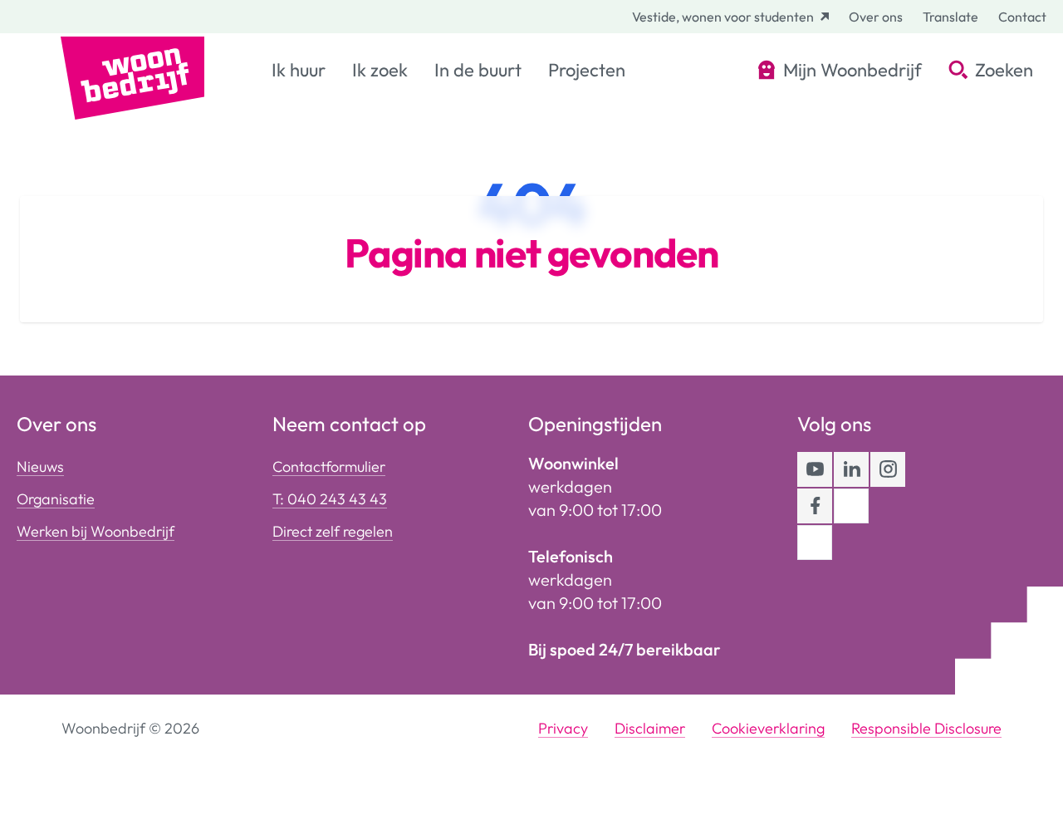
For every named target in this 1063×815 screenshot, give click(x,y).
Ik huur (299, 69)
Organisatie (56, 498)
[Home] (132, 76)
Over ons (876, 16)
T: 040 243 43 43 (329, 498)
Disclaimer (650, 728)
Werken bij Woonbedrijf (95, 531)
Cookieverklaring (768, 728)
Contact (1022, 16)
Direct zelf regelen (332, 531)
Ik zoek (380, 69)
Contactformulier (328, 466)
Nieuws (40, 466)
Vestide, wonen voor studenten (723, 16)
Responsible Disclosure (926, 728)
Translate (950, 16)
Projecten (586, 69)
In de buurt (478, 69)
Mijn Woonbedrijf (852, 69)
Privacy (563, 728)
